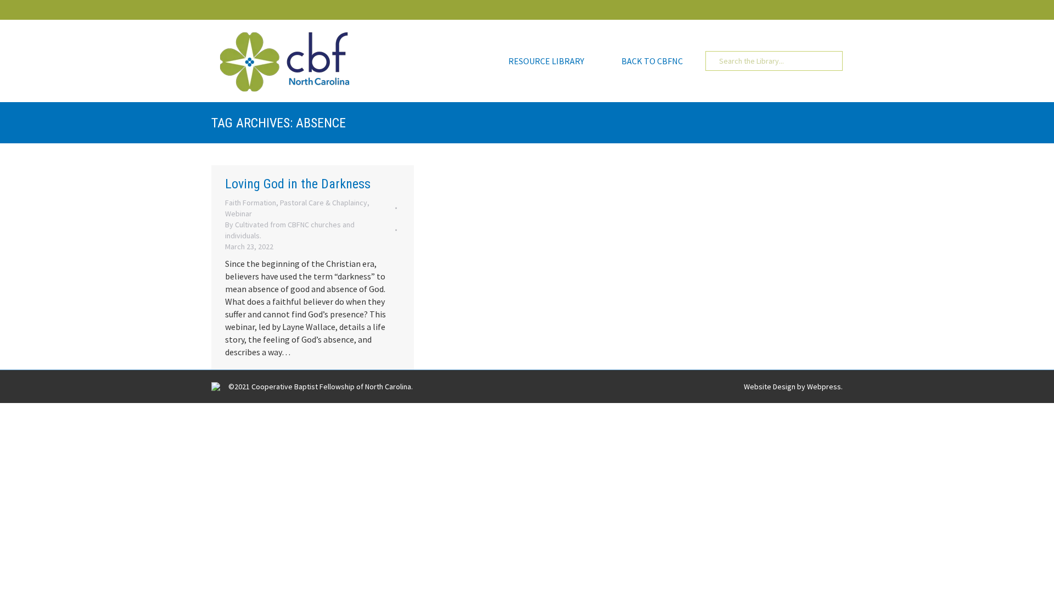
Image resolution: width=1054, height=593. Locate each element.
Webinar (238, 214)
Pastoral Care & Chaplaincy (323, 203)
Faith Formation (250, 203)
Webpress (824, 386)
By (290, 230)
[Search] (826, 61)
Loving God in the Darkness (298, 184)
